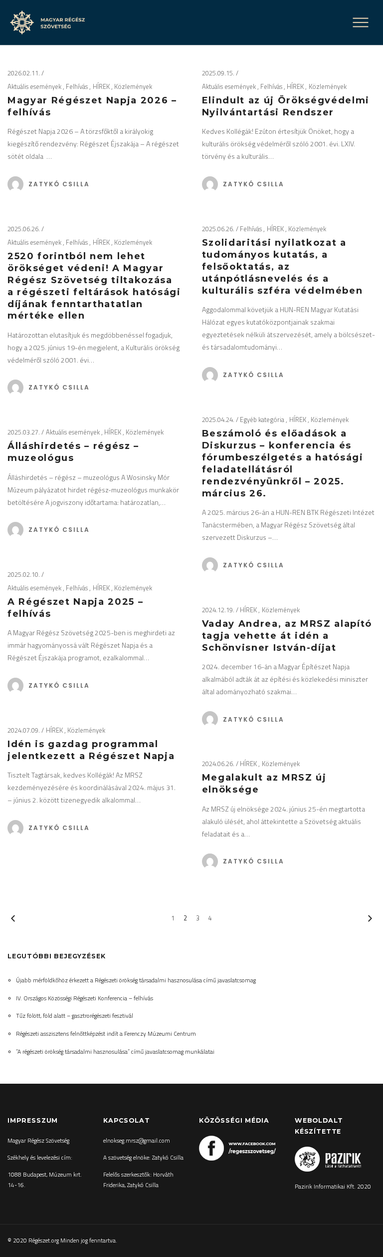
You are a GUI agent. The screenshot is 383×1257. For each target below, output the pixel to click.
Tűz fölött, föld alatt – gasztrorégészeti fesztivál (74, 1015)
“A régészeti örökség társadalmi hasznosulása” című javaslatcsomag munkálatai (115, 1051)
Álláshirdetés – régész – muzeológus (73, 451)
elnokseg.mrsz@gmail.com (136, 1140)
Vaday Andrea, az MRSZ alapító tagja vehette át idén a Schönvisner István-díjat (287, 635)
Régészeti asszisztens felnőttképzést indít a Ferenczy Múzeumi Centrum (106, 1033)
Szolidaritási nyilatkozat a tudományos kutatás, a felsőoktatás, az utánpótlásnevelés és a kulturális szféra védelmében (282, 266)
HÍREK (102, 86)
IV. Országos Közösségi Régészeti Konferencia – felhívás (84, 998)
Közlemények (133, 86)
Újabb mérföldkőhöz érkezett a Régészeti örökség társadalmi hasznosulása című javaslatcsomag (136, 980)
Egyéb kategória (263, 419)
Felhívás (77, 86)
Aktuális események (35, 86)
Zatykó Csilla (59, 184)
